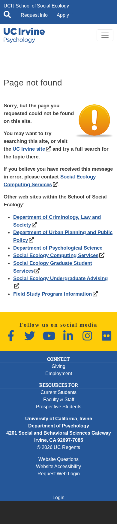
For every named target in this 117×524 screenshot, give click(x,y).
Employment (58, 373)
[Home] (24, 35)
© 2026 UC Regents (58, 447)
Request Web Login (59, 473)
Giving (58, 366)
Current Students (58, 392)
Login (58, 497)
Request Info (34, 15)
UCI (8, 5)
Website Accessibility (58, 466)
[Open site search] (7, 16)
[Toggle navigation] (105, 35)
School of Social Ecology (42, 5)
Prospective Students (58, 406)
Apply (63, 15)
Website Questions (58, 459)
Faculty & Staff (58, 399)
